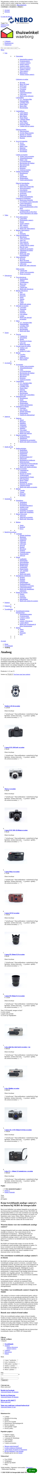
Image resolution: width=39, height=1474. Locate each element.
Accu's (22, 143)
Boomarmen (23, 482)
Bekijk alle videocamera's (27, 228)
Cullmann (23, 356)
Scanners (22, 596)
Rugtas (22, 339)
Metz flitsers (23, 116)
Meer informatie (21, 5)
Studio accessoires (21, 468)
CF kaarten (23, 87)
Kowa (21, 528)
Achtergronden (24, 475)
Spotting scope (24, 507)
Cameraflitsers (20, 111)
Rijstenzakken (24, 178)
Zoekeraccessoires (25, 170)
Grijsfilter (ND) (24, 102)
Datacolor (23, 494)
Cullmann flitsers (25, 119)
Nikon (21, 301)
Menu (2, 50)
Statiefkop (23, 423)
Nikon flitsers (24, 114)
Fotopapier (23, 597)
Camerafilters (20, 97)
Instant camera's (24, 64)
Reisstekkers (23, 149)
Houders (22, 577)
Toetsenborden (24, 554)
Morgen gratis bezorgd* (12, 1446)
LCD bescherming (25, 161)
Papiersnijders (24, 413)
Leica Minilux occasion (12, 1088)
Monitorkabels (24, 564)
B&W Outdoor (24, 358)
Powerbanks (23, 151)
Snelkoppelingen (25, 437)
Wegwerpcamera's (25, 68)
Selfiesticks (23, 252)
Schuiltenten (23, 176)
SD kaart (22, 82)
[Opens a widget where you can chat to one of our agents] (32, 1470)
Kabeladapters (24, 582)
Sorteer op (4, 674)
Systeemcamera (24, 616)
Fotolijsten (23, 408)
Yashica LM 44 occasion (12, 706)
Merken (18, 353)
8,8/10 (20, 1453)
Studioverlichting (21, 448)
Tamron (22, 299)
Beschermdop (24, 107)
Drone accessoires (25, 274)
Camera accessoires (22, 154)
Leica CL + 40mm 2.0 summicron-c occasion (19, 1171)
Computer (19, 534)
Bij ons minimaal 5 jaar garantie (14, 1451)
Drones (22, 222)
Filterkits (22, 390)
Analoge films (24, 185)
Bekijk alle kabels (25, 574)
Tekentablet (23, 539)
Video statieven (24, 243)
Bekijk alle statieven (26, 433)
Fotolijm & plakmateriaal (27, 415)
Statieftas (22, 349)
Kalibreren (23, 540)
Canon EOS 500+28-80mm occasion (16, 830)
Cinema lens (23, 270)
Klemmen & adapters (26, 484)
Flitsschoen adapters (26, 136)
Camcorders (23, 218)
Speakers (22, 550)
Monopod (23, 421)
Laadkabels (23, 559)
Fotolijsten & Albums (22, 406)
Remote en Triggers (25, 134)
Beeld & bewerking (10, 532)
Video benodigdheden (22, 235)
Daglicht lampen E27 (26, 457)
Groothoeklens (24, 282)
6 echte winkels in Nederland (13, 1448)
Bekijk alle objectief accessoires (26, 318)
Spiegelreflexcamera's (26, 59)
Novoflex (22, 495)
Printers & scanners (21, 592)
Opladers (22, 144)
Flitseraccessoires (21, 129)
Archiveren (23, 193)
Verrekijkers (8, 499)
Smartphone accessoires (27, 586)
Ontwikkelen (23, 190)
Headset (22, 547)
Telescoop (23, 515)
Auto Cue (23, 240)
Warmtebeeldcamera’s (26, 505)
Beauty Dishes (24, 480)
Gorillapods (23, 426)
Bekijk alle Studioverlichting (28, 467)
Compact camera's (25, 63)
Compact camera (25, 617)
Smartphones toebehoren (23, 575)
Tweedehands (9, 609)
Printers (22, 594)
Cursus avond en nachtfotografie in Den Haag (28, 211)
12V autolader (24, 570)
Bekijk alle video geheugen (28, 265)
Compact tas (23, 336)
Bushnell (22, 527)
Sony (21, 232)
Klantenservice (9, 43)
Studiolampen (24, 452)
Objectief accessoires (22, 306)
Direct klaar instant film (27, 186)
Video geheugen (21, 257)
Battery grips (23, 146)
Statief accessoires (21, 435)
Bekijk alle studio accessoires (28, 487)
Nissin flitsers (24, 118)
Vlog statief (23, 430)
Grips (21, 369)
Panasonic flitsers (25, 124)
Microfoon (23, 549)
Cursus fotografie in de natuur (28, 213)
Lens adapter (23, 314)
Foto (6, 53)
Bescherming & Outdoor (27, 163)
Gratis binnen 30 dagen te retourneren (16, 1449)
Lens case (23, 343)
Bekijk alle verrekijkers (27, 512)
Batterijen (22, 148)
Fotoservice (8, 45)
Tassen (7, 332)
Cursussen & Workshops (23, 198)
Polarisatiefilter (24, 101)
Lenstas (22, 316)
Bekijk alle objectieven (26, 289)
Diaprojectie (23, 195)
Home (6, 644)
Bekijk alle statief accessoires (28, 442)
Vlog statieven (24, 242)
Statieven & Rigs (25, 431)
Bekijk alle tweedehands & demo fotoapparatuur (28, 625)
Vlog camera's (24, 71)
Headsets (22, 579)
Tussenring (23, 309)
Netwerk (22, 545)
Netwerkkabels (24, 562)
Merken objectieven (22, 290)
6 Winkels (8, 41)
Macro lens (23, 284)
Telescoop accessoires (26, 517)
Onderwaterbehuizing (26, 180)
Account (7, 10)
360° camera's (24, 225)
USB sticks (23, 94)
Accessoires (8, 363)
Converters (23, 307)
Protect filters (24, 104)
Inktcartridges (24, 599)
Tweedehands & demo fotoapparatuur (22, 611)
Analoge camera (24, 66)
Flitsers (7, 1353)
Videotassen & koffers (26, 250)
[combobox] (9, 48)
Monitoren (23, 537)
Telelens (22, 280)
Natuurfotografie (21, 396)
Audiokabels (23, 567)
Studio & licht (9, 447)
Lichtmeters (23, 472)
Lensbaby (23, 285)
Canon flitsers (24, 113)
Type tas (18, 334)
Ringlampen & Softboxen (27, 460)
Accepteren (13, 6)
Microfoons (23, 166)
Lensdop (22, 311)
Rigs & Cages (24, 247)
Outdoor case (24, 348)
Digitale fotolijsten (25, 411)
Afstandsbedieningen (26, 158)
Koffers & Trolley (25, 351)
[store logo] (20, 23)
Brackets (22, 138)
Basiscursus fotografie (26, 200)
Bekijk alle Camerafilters (27, 395)
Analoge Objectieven (12, 1347)
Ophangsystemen (25, 485)
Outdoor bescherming (22, 171)
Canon (22, 302)
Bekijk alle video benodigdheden (25, 254)
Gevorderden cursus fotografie (29, 201)
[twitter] (2, 1410)
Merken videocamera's (22, 230)
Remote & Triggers (25, 473)
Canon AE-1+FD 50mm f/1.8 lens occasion (18, 1130)
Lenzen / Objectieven (26, 621)
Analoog (22, 619)
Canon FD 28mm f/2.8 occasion (15, 954)
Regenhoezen (24, 173)
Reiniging (23, 168)
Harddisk (22, 91)
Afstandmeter (24, 509)
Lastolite (22, 490)
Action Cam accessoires (27, 156)
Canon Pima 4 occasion (12, 871)
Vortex (22, 525)
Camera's (7, 1350)
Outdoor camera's (25, 69)
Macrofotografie (24, 165)
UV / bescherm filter (26, 99)
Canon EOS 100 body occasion (14, 747)
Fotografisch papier (25, 191)
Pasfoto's (7, 602)
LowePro (22, 354)
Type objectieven (21, 277)
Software (22, 555)
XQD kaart (23, 86)
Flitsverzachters (24, 131)
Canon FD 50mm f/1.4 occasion (15, 996)
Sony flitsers (23, 121)
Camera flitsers (24, 622)
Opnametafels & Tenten (27, 477)
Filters (18, 321)
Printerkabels (23, 560)
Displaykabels (24, 569)
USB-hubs (23, 544)
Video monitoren (25, 238)
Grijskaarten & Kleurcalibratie (29, 463)
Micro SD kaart (24, 84)
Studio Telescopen (21, 514)
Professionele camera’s (26, 220)
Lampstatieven (24, 470)
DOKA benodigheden (26, 196)
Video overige (20, 269)
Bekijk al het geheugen (26, 96)
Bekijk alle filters (25, 331)
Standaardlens (24, 279)
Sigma (21, 297)
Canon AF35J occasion (12, 913)
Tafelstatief (23, 425)
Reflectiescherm (24, 462)
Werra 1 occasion (10, 789)
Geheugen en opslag (22, 79)
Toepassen (4, 1380)
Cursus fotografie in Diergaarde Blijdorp (26, 204)
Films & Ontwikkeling (22, 183)
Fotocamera (19, 56)
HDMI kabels (24, 565)
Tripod (22, 420)
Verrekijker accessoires (26, 510)
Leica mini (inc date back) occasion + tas (17, 1047)
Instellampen (23, 453)
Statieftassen (23, 438)
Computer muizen (25, 552)
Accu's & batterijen (21, 141)
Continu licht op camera (27, 126)
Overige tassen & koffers (23, 346)
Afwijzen (20, 6)
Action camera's (24, 223)
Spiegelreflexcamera (26, 614)
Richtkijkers (23, 504)
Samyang (22, 294)
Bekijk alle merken (25, 304)
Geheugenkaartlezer (26, 92)
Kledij (21, 175)
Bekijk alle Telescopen (26, 519)
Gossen (22, 492)
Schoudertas (23, 337)
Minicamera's (24, 73)
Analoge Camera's (11, 1348)
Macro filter (23, 106)
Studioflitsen (23, 450)
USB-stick (23, 542)
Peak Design (23, 359)
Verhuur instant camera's (27, 74)
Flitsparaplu (23, 458)
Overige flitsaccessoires (27, 133)
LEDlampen (23, 455)
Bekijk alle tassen (25, 344)
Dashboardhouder (25, 584)
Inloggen (7, 11)
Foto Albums (23, 410)
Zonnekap (23, 312)
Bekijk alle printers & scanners (29, 601)
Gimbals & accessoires (26, 248)
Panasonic (23, 233)
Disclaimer (29, 1467)
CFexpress (23, 89)
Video (6, 215)
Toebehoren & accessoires (27, 440)
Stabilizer (22, 428)
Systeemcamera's (25, 61)
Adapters (22, 572)
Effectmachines (24, 478)
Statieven (7, 416)
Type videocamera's (22, 217)
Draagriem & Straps (26, 341)
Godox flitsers (24, 123)
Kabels (18, 557)
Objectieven (8, 275)
